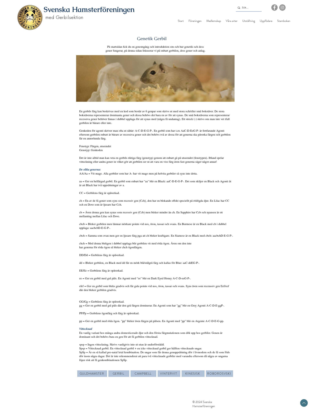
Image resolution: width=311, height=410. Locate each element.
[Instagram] (282, 7)
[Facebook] (274, 7)
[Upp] (304, 403)
